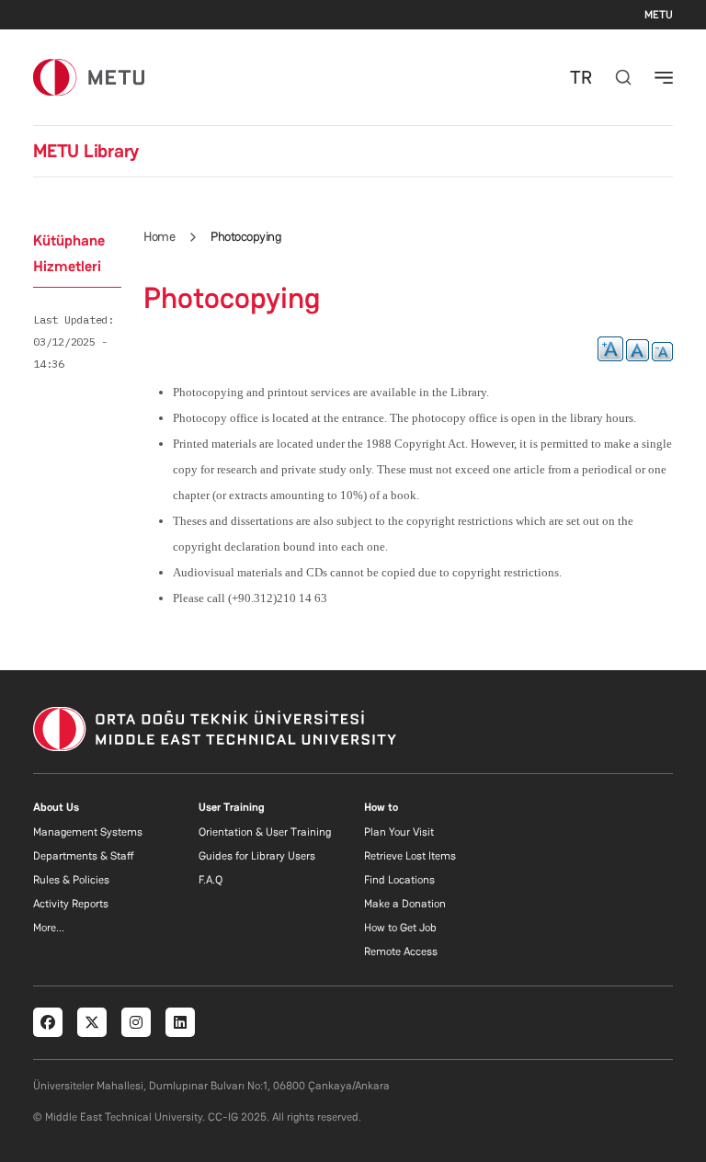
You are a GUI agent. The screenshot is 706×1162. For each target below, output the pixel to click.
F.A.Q (210, 879)
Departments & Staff (83, 856)
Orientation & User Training (265, 832)
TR (581, 77)
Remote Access (401, 951)
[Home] (88, 77)
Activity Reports (70, 903)
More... (48, 927)
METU (658, 14)
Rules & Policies (71, 879)
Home (159, 236)
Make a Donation (405, 903)
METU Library (86, 151)
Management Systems (87, 832)
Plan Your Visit (399, 832)
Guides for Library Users (257, 856)
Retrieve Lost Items (410, 856)
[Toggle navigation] (664, 77)
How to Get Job (400, 927)
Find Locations (399, 879)
